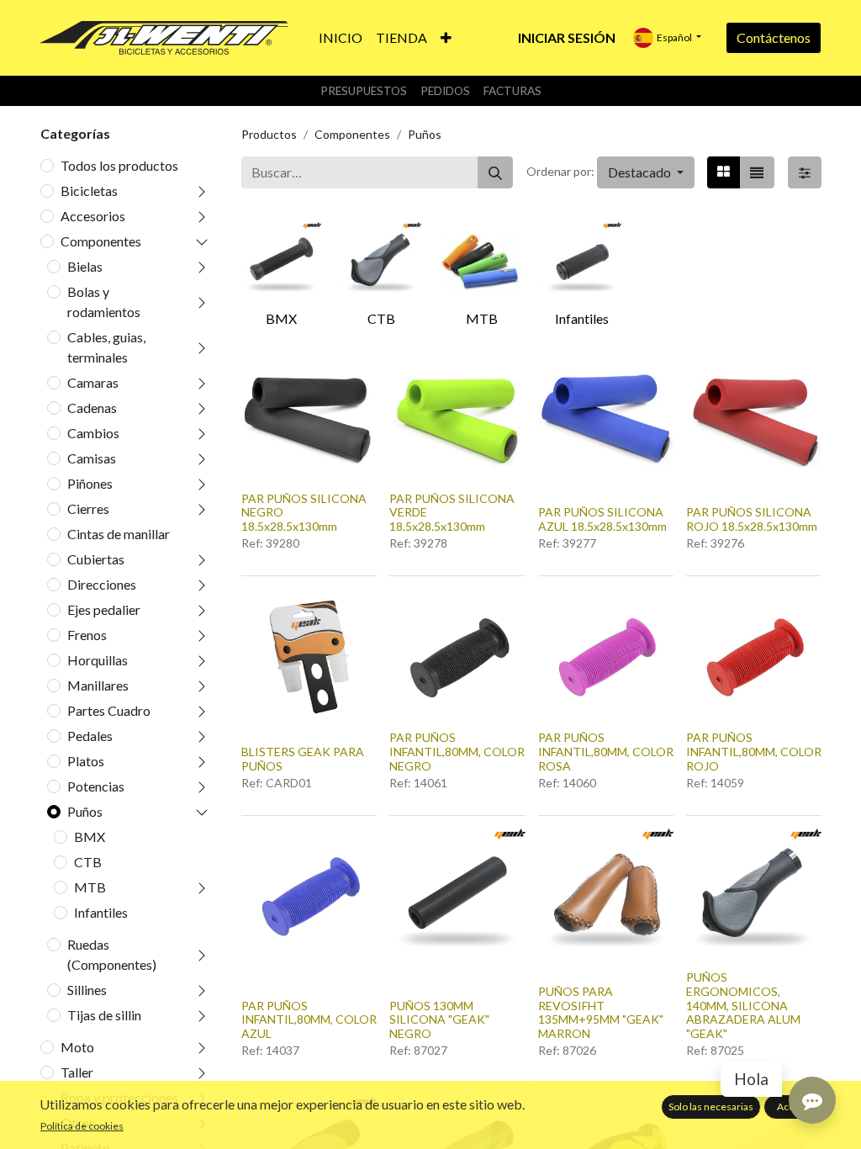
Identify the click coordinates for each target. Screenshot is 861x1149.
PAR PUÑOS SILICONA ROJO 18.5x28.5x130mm (751, 519)
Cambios (93, 433)
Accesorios (93, 216)
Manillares (98, 685)
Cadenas (92, 408)
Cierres (88, 508)
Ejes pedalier (103, 609)
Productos (269, 134)
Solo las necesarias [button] (710, 1106)
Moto (77, 1047)
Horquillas (97, 660)
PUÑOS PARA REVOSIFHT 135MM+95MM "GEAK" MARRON (600, 1012)
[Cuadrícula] (723, 172)
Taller (77, 1072)
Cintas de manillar (118, 534)
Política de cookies (82, 1126)
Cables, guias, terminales (106, 347)
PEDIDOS (445, 91)
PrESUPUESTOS (363, 91)
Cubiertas (95, 559)
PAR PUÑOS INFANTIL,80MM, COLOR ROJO (753, 751)
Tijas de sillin (104, 1015)
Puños (85, 811)
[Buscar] (495, 172)
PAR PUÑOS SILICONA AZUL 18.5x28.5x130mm (602, 519)
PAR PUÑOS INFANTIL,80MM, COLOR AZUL (309, 1019)
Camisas (91, 458)
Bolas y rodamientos (103, 301)
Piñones (90, 483)
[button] (446, 38)
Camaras (93, 382)
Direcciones (101, 584)
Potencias (95, 786)
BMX (89, 837)
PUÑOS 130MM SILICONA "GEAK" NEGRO (439, 1019)
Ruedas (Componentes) (111, 954)
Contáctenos (774, 37)
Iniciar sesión (566, 37)
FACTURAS (512, 91)
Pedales (90, 736)
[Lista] (756, 172)
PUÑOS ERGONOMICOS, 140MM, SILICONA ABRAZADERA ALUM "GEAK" (743, 1005)
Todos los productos (119, 165)
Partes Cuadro (109, 710)
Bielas (85, 266)
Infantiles (101, 912)
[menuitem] (340, 38)
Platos (85, 761)
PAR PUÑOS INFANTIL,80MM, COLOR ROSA (605, 751)
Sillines (87, 990)
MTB (90, 887)
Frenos (87, 635)
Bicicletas (89, 191)
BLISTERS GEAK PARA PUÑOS (302, 758)
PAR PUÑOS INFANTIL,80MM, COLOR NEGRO (457, 751)
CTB (88, 862)
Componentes (101, 241)
